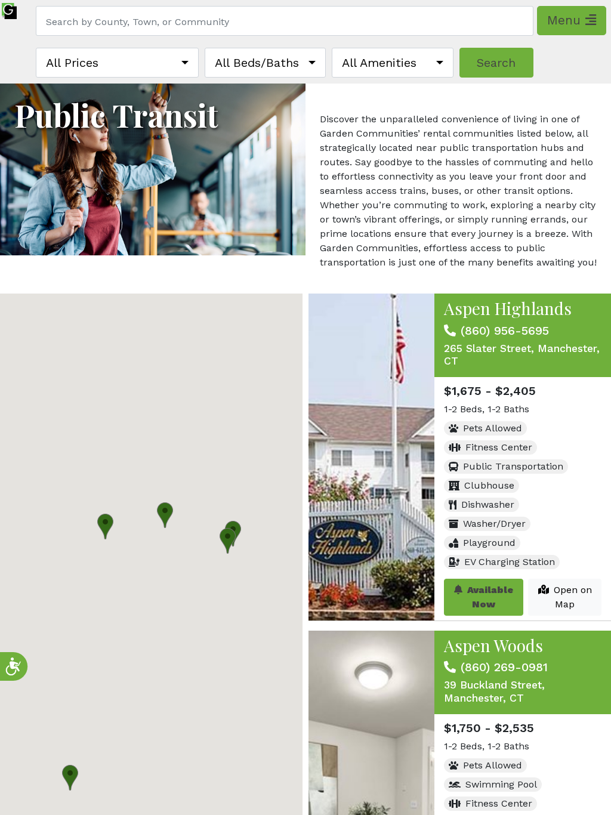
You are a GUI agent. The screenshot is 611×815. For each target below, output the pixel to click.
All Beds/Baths (257, 62)
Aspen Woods (493, 645)
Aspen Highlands (508, 308)
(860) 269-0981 (504, 667)
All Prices (72, 62)
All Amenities (379, 62)
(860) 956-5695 (505, 330)
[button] (227, 540)
